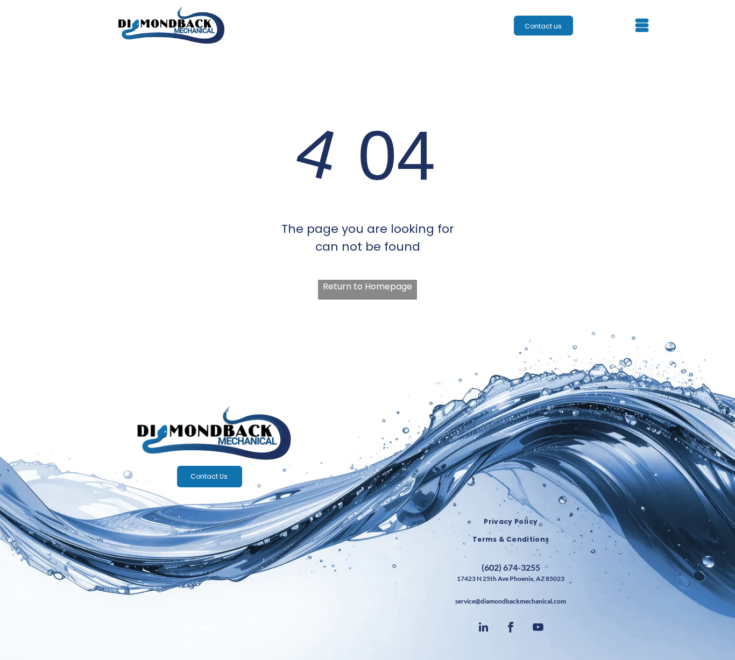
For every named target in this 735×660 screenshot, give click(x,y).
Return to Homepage (367, 286)
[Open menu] (642, 25)
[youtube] (538, 628)
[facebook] (511, 628)
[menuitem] (510, 522)
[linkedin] (483, 628)
